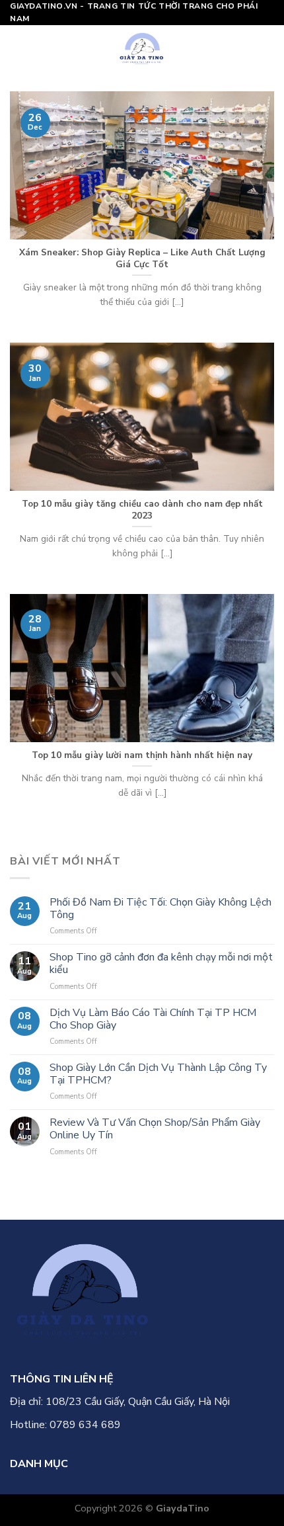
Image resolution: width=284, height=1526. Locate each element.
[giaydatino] (142, 48)
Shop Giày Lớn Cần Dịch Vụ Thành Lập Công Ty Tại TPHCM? (158, 1074)
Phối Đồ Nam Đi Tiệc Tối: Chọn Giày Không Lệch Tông (160, 908)
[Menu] (18, 48)
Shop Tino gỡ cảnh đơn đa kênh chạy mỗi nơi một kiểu (161, 963)
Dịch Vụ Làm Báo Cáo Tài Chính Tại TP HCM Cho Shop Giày (153, 1019)
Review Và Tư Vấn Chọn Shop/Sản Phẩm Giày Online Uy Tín (155, 1129)
